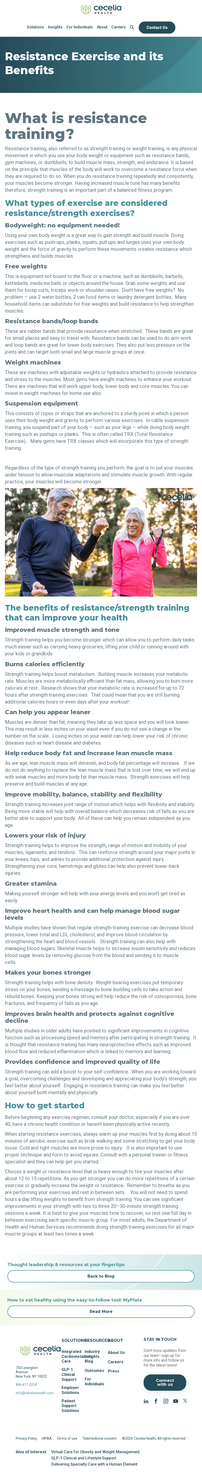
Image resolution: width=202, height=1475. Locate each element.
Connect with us (165, 1382)
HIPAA (47, 1438)
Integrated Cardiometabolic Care (77, 1356)
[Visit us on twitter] (185, 1401)
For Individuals (94, 1381)
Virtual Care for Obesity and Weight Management (95, 1452)
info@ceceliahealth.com (33, 1393)
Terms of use (67, 1438)
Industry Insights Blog (92, 1356)
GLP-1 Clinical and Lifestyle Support (83, 1458)
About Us (116, 1352)
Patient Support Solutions (70, 1406)
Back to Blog (101, 1276)
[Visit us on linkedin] (146, 1401)
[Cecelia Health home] (101, 9)
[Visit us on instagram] (165, 1401)
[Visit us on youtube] (175, 1401)
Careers (115, 1362)
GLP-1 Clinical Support (69, 1374)
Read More (101, 1311)
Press (113, 1371)
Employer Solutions (70, 1390)
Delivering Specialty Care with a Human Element (94, 1464)
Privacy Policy (26, 1438)
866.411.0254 (26, 1385)
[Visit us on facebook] (155, 1401)
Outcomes (94, 1370)
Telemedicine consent (99, 1438)
